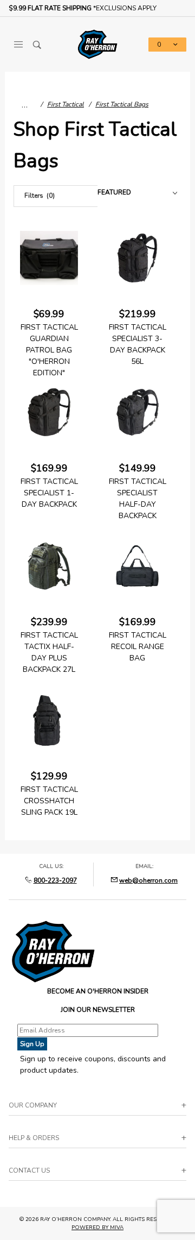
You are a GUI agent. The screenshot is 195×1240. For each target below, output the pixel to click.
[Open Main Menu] (18, 44)
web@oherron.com (148, 880)
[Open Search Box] (37, 44)
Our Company (33, 1105)
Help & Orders (34, 1138)
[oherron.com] (97, 43)
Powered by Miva (97, 1227)
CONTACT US (29, 1170)
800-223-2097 (55, 880)
